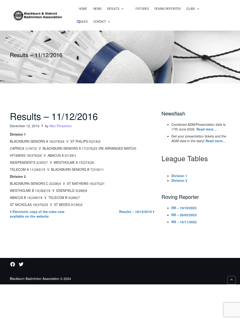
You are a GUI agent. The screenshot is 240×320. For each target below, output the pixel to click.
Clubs (190, 8)
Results (113, 8)
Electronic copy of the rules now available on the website (37, 214)
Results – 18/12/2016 (135, 211)
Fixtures (142, 8)
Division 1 (179, 175)
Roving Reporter (167, 8)
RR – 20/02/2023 (184, 214)
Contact (99, 21)
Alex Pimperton (60, 125)
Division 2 (179, 180)
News (97, 8)
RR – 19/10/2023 (184, 207)
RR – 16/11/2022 (184, 222)
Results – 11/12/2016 (54, 116)
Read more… (206, 129)
